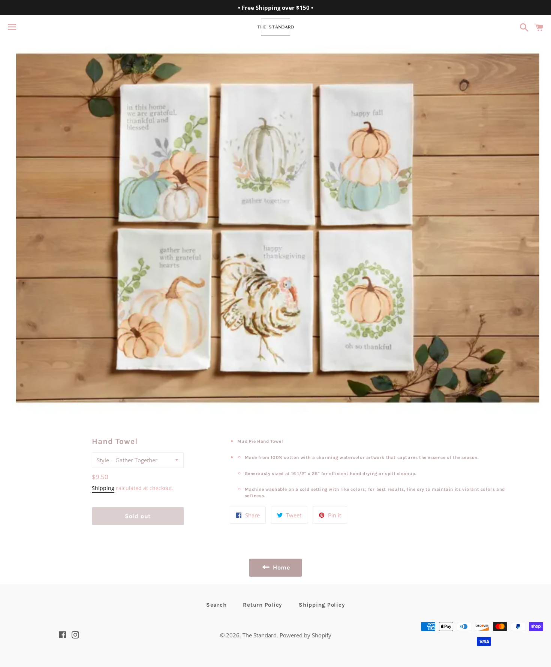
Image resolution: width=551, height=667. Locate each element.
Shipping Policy (322, 604)
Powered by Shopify (305, 635)
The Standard (260, 635)
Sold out (138, 516)
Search (216, 604)
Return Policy (262, 604)
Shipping (103, 488)
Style (103, 460)
